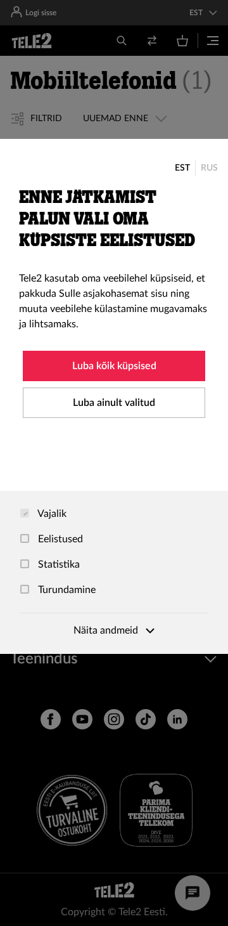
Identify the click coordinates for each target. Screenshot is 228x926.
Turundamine (65, 590)
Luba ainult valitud (114, 403)
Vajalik (50, 514)
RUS (209, 168)
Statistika (57, 564)
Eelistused (59, 539)
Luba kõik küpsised (114, 366)
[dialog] (114, 396)
